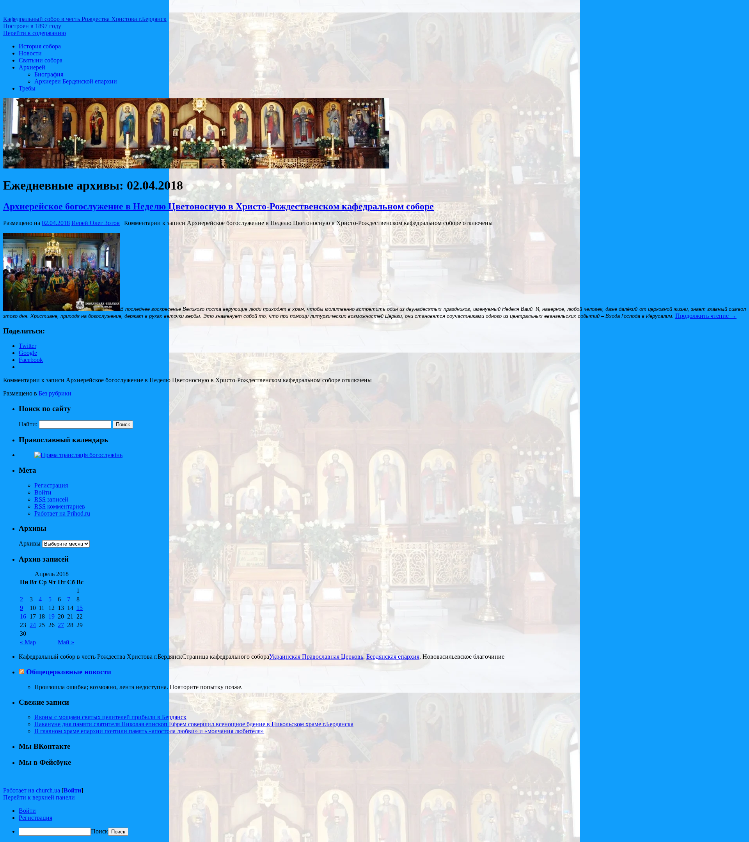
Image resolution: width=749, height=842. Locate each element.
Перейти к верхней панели (39, 797)
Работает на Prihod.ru (62, 513)
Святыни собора (40, 60)
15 (79, 607)
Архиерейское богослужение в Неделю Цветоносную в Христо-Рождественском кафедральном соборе (218, 206)
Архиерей (32, 67)
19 (51, 616)
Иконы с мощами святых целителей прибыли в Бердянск (110, 717)
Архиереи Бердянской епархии (75, 81)
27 (61, 625)
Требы (27, 88)
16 (23, 616)
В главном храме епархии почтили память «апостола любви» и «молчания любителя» (149, 731)
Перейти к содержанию (34, 33)
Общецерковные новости (68, 672)
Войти (42, 492)
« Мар (28, 642)
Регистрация (51, 485)
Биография (48, 74)
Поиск (99, 831)
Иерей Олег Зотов (95, 223)
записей (51, 499)
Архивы (30, 543)
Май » (66, 642)
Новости (30, 53)
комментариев (59, 506)
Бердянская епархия (392, 656)
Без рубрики (55, 393)
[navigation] (374, 821)
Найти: (28, 424)
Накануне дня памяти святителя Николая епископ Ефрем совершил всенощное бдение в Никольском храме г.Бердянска (193, 724)
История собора (40, 46)
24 (33, 625)
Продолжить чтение (706, 315)
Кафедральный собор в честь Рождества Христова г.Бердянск (85, 19)
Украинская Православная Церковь (316, 656)
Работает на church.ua (31, 790)
